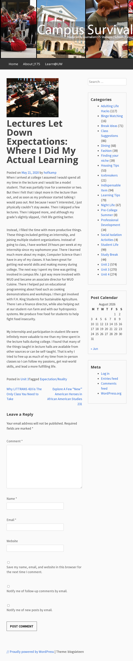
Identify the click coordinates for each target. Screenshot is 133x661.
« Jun (94, 349)
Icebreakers (109, 175)
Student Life (109, 245)
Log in (105, 373)
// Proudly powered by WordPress (30, 652)
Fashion (106, 151)
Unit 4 (105, 274)
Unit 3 (24, 379)
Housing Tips (110, 165)
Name (12, 498)
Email (11, 520)
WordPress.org (111, 393)
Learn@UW (54, 64)
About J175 (31, 64)
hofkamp (50, 172)
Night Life (108, 205)
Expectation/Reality (53, 379)
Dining (105, 145)
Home (13, 64)
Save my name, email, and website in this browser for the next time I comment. (44, 569)
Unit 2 (105, 264)
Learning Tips (110, 195)
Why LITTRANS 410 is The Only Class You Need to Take (24, 394)
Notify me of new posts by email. (29, 610)
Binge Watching (112, 116)
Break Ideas (109, 126)
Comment (15, 441)
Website (12, 541)
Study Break (109, 254)
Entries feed (109, 378)
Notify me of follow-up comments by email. (37, 591)
